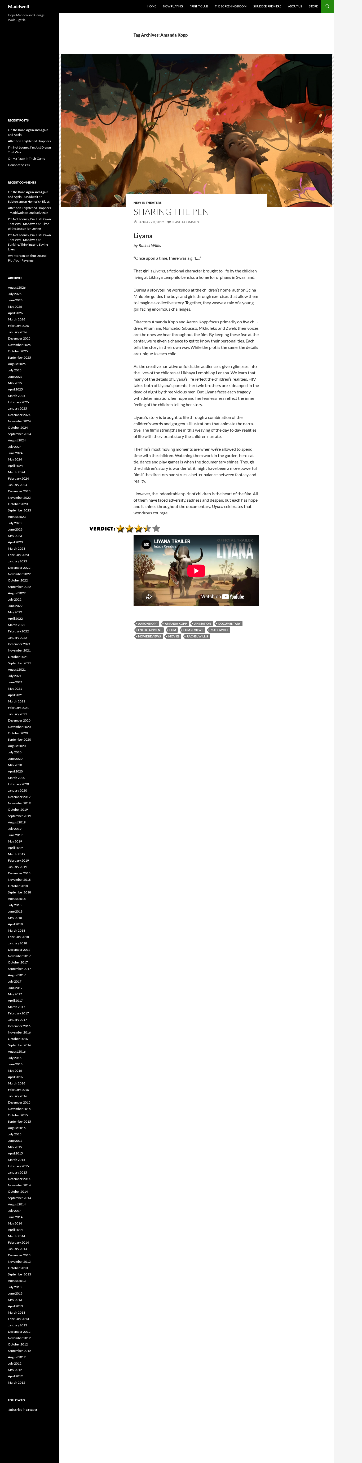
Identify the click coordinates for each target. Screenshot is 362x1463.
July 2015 (14, 1134)
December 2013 (19, 1255)
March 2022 (16, 625)
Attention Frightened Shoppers (29, 141)
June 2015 (15, 1141)
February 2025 (18, 402)
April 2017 (15, 1000)
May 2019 (15, 841)
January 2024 (17, 485)
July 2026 (14, 294)
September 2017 (19, 969)
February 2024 (18, 478)
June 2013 (15, 1293)
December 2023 (19, 491)
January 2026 (17, 332)
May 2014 (15, 1223)
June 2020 (15, 759)
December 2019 (19, 797)
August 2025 (17, 364)
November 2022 (19, 574)
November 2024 (19, 421)
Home (151, 6)
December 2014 (19, 1179)
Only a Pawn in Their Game (26, 158)
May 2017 (15, 994)
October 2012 (18, 1344)
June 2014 (15, 1217)
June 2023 (15, 529)
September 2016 (19, 1045)
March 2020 (16, 778)
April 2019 (15, 848)
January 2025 (17, 408)
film (172, 630)
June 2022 (15, 606)
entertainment (150, 630)
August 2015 (17, 1128)
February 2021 (18, 708)
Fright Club (199, 6)
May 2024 (15, 459)
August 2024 (17, 440)
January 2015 (17, 1172)
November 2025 (19, 345)
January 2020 (17, 790)
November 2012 (19, 1338)
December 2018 (19, 873)
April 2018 (15, 924)
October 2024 (18, 427)
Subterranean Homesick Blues (29, 201)
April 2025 (15, 389)
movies (173, 636)
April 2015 (15, 1153)
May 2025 (15, 383)
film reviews (193, 630)
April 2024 (15, 466)
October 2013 (18, 1268)
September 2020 (19, 739)
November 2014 (19, 1185)
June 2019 (15, 835)
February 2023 (18, 555)
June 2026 (15, 300)
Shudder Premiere (267, 6)
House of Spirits (19, 165)
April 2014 (15, 1230)
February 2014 (18, 1242)
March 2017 (16, 1007)
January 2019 (17, 867)
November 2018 (19, 880)
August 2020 (17, 746)
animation (202, 623)
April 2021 (15, 695)
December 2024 (19, 415)
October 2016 (18, 1039)
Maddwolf (18, 6)
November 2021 (19, 650)
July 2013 (14, 1287)
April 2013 (15, 1306)
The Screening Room (230, 6)
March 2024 (16, 472)
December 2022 (19, 568)
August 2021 (17, 669)
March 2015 (16, 1160)
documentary (229, 623)
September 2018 (19, 892)
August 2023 (17, 517)
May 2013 (15, 1300)
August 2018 (17, 899)
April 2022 (15, 618)
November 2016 (19, 1032)
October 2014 (18, 1191)
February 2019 (18, 860)
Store (313, 6)
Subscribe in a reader (22, 1410)
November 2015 (19, 1109)
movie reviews (149, 636)
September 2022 (19, 587)
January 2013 (17, 1325)
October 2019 (18, 809)
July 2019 (14, 829)
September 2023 (19, 510)
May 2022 (15, 612)
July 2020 (14, 752)
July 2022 (14, 599)
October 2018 (18, 886)
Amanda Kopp (176, 623)
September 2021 (19, 663)
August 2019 (17, 822)
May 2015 (15, 1147)
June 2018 (15, 911)
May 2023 (15, 536)
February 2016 (18, 1090)
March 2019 (16, 854)
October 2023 (18, 504)
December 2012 (19, 1332)
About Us (295, 6)
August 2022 (17, 593)
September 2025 (19, 357)
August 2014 (17, 1204)
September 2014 (19, 1198)
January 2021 (17, 714)
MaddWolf (219, 630)
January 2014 (17, 1249)
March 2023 (16, 548)
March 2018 (16, 930)
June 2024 (15, 453)
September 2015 (19, 1121)
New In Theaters (148, 203)
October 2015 (18, 1115)
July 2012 (14, 1363)
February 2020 (18, 784)
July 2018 (14, 905)
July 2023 (14, 523)
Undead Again (38, 213)
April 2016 (15, 1077)
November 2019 (19, 803)
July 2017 (14, 981)
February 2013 (18, 1319)
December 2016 (19, 1026)
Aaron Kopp (147, 623)
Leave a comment (186, 222)
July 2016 (14, 1058)
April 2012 (15, 1376)
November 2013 (19, 1262)
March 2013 (16, 1312)
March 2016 (16, 1083)
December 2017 (19, 950)
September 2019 (19, 816)
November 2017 (19, 956)
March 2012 (16, 1382)
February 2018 (18, 937)
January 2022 (17, 638)
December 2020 (19, 720)
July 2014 (14, 1211)
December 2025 (19, 338)
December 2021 (19, 644)
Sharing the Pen (171, 211)
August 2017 (17, 975)
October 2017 (18, 962)
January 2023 (17, 561)
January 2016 (17, 1096)
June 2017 (15, 988)
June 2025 (15, 377)
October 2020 (18, 733)
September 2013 (19, 1274)
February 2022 (18, 631)
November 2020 (19, 727)
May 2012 (15, 1370)
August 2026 (17, 287)
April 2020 (15, 771)
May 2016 (15, 1071)
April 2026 (15, 313)
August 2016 (17, 1051)
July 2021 (14, 676)
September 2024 (19, 434)
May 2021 (15, 689)
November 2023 (19, 498)
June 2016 (15, 1064)
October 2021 (18, 657)
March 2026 (16, 319)
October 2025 (18, 351)
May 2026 (15, 307)
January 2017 (17, 1020)
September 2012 (19, 1351)
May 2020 (15, 765)
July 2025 (14, 370)
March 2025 (16, 396)
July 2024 (14, 447)
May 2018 (15, 918)
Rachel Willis (197, 636)
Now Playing (173, 6)
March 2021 (16, 701)
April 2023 (15, 542)
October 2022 (18, 580)
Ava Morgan (16, 256)
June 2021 (15, 682)
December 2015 (19, 1102)
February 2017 (18, 1013)
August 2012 (17, 1357)
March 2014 (16, 1236)
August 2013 (17, 1281)
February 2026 (18, 326)
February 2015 (18, 1166)
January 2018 (17, 943)
